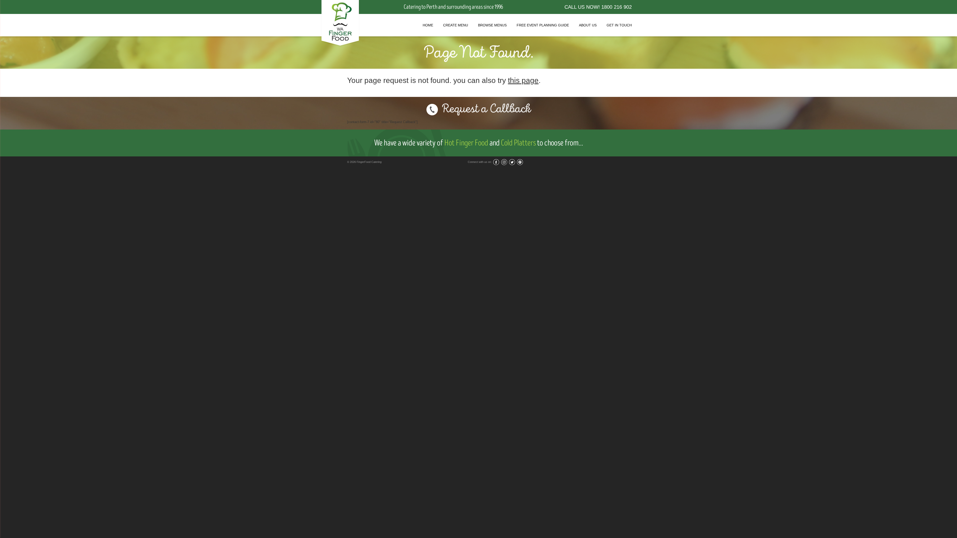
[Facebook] (496, 162)
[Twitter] (512, 162)
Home (428, 25)
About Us (588, 25)
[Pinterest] (520, 162)
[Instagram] (504, 162)
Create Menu (455, 25)
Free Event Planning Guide (543, 25)
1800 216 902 (616, 7)
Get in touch (619, 25)
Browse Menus (492, 25)
